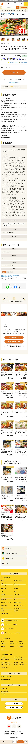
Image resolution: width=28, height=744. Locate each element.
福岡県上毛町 (16, 275)
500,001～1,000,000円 (19, 664)
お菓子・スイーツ (18, 594)
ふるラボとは (4, 688)
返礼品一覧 (13, 10)
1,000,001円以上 (4, 667)
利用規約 (7, 731)
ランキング (7, 10)
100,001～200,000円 (18, 662)
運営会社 (22, 733)
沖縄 (2, 649)
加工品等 (3, 597)
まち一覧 (18, 10)
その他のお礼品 (4, 613)
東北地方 (21, 641)
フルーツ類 (3, 585)
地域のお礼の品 (17, 602)
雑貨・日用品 (4, 605)
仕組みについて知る (14, 62)
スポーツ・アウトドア (19, 605)
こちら (19, 59)
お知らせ (3, 693)
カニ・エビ (16, 585)
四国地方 (12, 646)
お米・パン (3, 583)
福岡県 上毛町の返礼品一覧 (6, 276)
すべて (2, 580)
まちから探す (3, 275)
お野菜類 (16, 588)
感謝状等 (16, 611)
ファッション (17, 608)
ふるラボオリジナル (18, 580)
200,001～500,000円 (5, 664)
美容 (2, 608)
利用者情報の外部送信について (11, 733)
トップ (2, 10)
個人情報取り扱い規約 (16, 731)
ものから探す (8, 13)
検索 (18, 7)
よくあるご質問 (4, 691)
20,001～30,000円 (5, 659)
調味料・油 (3, 599)
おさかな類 (3, 588)
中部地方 (12, 643)
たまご (2, 591)
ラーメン (17, 13)
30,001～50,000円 (18, 659)
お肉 (15, 583)
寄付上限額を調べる (5, 679)
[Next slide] (26, 10)
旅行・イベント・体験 (6, 602)
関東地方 (3, 643)
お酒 (15, 591)
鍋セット (16, 599)
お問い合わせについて (14, 82)
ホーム (2, 13)
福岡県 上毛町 (5, 43)
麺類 (13, 13)
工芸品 (2, 611)
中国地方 (3, 646)
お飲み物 (3, 594)
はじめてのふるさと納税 (6, 676)
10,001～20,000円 (18, 657)
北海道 (11, 641)
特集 (23, 10)
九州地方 (10, 275)
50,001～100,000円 (5, 662)
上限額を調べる (24, 62)
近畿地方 (21, 643)
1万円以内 (3, 657)
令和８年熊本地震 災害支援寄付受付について (14, 0)
